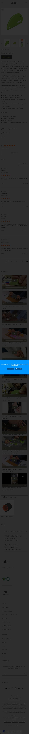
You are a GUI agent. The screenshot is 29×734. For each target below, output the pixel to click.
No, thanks (18, 368)
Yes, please (10, 368)
